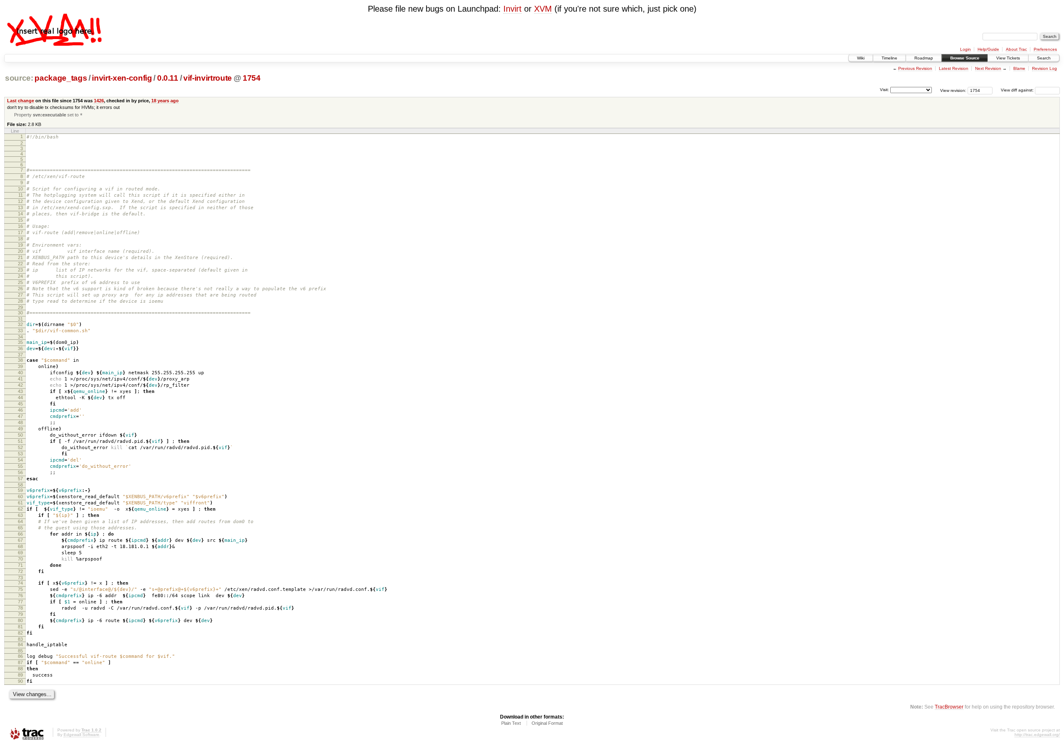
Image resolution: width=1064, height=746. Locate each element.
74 (20, 582)
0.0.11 (167, 78)
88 (20, 668)
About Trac (1016, 49)
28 (20, 301)
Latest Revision (953, 68)
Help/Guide (988, 49)
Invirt (512, 8)
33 (20, 330)
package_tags (60, 78)
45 (20, 403)
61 (20, 502)
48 (20, 422)
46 (20, 410)
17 (20, 232)
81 (20, 626)
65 (20, 527)
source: (19, 78)
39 (20, 366)
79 (20, 614)
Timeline (889, 58)
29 (20, 307)
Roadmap (923, 58)
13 (20, 207)
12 (20, 201)
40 (20, 372)
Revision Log (1044, 68)
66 (20, 533)
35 (20, 342)
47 (20, 416)
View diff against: (1018, 90)
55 (20, 466)
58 (20, 484)
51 (20, 441)
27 (20, 294)
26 (20, 288)
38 (20, 360)
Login (965, 49)
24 (20, 276)
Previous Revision (915, 68)
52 (20, 447)
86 (20, 656)
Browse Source (964, 58)
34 (20, 336)
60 (20, 496)
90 (20, 681)
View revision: (953, 90)
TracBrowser (949, 706)
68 (20, 546)
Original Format (547, 723)
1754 (252, 78)
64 (20, 521)
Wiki (860, 58)
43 (20, 391)
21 (20, 257)
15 (20, 219)
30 (20, 312)
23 (20, 269)
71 (20, 565)
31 (20, 318)
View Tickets (1008, 58)
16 (20, 226)
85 (20, 650)
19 (20, 244)
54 (20, 459)
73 (20, 577)
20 (20, 251)
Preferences (1045, 49)
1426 (99, 100)
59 (20, 490)
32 (20, 324)
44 (20, 397)
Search (1044, 58)
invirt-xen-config (122, 78)
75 (20, 589)
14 (20, 213)
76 (20, 595)
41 (20, 378)
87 (20, 662)
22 (20, 263)
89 (20, 674)
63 (20, 515)
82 (20, 632)
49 (20, 428)
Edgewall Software (81, 734)
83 (20, 639)
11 (20, 195)
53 (20, 453)
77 (20, 601)
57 (20, 478)
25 (20, 282)
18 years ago (165, 100)
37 (20, 354)
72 (20, 571)
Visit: (884, 89)
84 (20, 644)
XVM (543, 8)
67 (20, 540)
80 (20, 620)
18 (20, 238)
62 (20, 508)
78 (20, 607)
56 (20, 472)
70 (20, 558)
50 (20, 434)
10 (20, 188)
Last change (20, 100)
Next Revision (988, 68)
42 (20, 385)
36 (20, 348)
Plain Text (511, 723)
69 (20, 552)
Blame (1019, 68)
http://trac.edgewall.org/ (1037, 734)
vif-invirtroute (207, 78)
